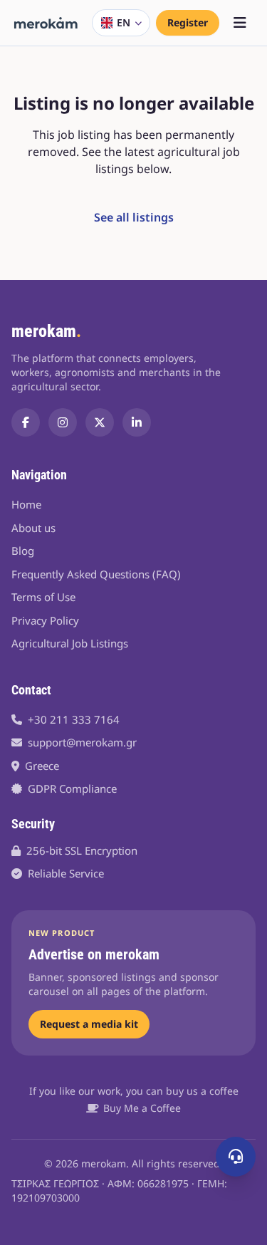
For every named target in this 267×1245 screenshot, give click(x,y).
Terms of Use (43, 597)
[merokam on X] (99, 422)
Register (187, 22)
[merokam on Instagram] (62, 422)
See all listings (134, 217)
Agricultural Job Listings (69, 643)
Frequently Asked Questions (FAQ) (96, 574)
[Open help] (236, 1157)
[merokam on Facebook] (25, 422)
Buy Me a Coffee (142, 1108)
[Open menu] (240, 22)
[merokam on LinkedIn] (136, 422)
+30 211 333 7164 (74, 719)
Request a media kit (89, 1024)
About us (33, 528)
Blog (22, 550)
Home (26, 504)
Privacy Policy (45, 620)
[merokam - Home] (45, 22)
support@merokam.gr (82, 742)
